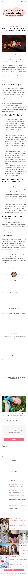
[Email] (19, 54)
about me (15, 416)
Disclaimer (18, 573)
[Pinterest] (16, 54)
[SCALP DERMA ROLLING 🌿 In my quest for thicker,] (14, 549)
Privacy (14, 573)
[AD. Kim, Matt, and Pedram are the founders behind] (4, 524)
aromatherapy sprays (9, 198)
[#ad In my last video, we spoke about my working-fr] (23, 524)
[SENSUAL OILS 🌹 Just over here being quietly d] (23, 549)
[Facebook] (8, 54)
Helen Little (14, 281)
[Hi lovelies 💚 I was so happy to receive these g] (14, 561)
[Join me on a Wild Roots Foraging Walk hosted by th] (14, 524)
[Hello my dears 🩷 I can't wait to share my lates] (23, 536)
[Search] (21, 1)
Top (14, 575)
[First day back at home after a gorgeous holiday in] (4, 549)
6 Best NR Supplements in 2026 (16, 486)
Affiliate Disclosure (23, 573)
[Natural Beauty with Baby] (14, 12)
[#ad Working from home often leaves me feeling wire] (4, 536)
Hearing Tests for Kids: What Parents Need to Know (13, 303)
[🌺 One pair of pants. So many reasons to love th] (14, 536)
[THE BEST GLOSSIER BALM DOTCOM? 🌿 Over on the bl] (23, 561)
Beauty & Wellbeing (14, 26)
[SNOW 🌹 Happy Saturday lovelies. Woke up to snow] (4, 561)
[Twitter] (12, 54)
